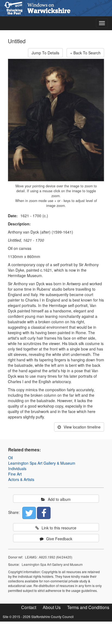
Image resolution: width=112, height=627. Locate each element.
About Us (52, 607)
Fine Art (15, 474)
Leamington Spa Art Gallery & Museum (41, 463)
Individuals (17, 468)
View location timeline (82, 427)
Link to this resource (59, 527)
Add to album (59, 499)
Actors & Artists (21, 479)
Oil (10, 457)
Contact (28, 607)
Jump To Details (45, 52)
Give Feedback (59, 538)
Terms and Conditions (88, 607)
